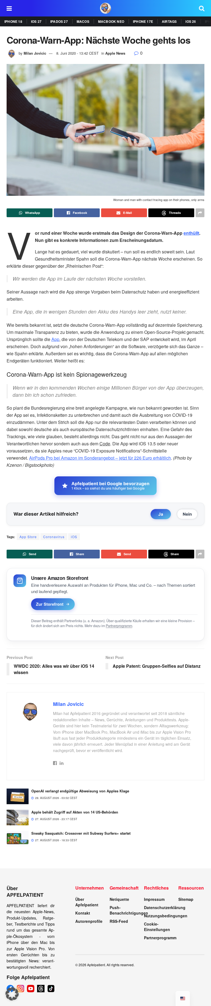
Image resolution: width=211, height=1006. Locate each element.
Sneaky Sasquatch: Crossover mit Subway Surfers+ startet (81, 833)
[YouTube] (30, 988)
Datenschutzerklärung (164, 907)
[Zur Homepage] (105, 8)
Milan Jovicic (35, 53)
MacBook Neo (111, 21)
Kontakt (82, 913)
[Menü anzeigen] (9, 8)
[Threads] (41, 988)
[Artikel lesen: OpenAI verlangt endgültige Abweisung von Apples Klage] (18, 796)
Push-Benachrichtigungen (129, 910)
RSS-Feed (119, 921)
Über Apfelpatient (86, 901)
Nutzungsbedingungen (165, 915)
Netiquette (119, 899)
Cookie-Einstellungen (157, 926)
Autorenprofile (88, 921)
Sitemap (185, 899)
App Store (28, 536)
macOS (83, 21)
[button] (12, 994)
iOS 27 (36, 21)
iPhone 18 (13, 21)
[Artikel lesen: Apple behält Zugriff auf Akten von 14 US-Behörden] (18, 817)
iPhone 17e (143, 21)
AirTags (169, 21)
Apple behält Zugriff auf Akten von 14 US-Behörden (74, 812)
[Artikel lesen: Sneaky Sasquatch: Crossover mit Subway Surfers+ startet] (18, 838)
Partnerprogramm (119, 625)
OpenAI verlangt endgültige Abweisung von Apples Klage (80, 790)
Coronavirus (54, 536)
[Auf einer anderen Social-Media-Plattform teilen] (200, 212)
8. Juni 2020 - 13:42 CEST (77, 53)
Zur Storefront (49, 604)
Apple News (115, 53)
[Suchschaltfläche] (201, 8)
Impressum (154, 899)
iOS (74, 536)
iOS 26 (190, 21)
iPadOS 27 (59, 21)
